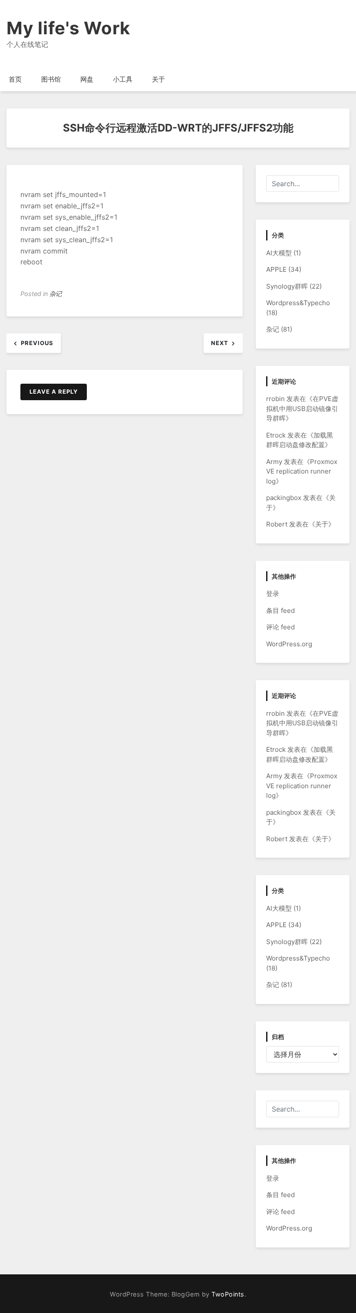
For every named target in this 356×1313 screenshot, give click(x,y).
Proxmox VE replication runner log (301, 471)
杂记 (55, 293)
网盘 (86, 79)
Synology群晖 (287, 286)
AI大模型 (279, 253)
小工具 (122, 79)
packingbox (283, 498)
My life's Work (68, 28)
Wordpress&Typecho (298, 303)
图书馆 (51, 79)
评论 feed (280, 627)
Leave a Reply (54, 391)
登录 (272, 593)
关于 (158, 79)
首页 (15, 79)
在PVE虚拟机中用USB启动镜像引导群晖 (302, 408)
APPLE (276, 269)
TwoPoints (227, 1294)
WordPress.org (289, 644)
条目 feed (280, 610)
